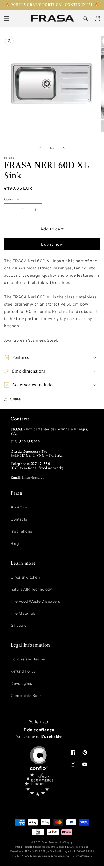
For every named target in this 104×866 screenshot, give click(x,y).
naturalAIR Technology (31, 589)
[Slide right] (64, 148)
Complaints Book (26, 695)
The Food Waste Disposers (35, 601)
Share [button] (15, 399)
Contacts (19, 519)
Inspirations (21, 531)
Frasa (45, 842)
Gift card (18, 625)
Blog (15, 543)
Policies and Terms (28, 659)
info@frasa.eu (33, 478)
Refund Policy (23, 671)
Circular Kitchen (25, 577)
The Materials (23, 613)
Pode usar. (39, 729)
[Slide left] (40, 148)
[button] (7, 18)
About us (19, 507)
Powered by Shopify (61, 842)
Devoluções (21, 683)
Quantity (11, 199)
